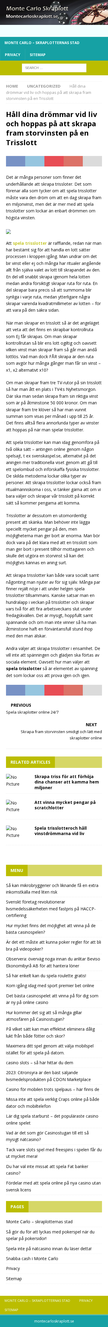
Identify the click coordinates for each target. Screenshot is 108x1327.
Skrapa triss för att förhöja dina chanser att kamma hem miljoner (66, 782)
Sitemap (38, 54)
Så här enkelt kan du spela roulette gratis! (46, 975)
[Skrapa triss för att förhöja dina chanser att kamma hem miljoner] (18, 780)
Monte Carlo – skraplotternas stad (42, 42)
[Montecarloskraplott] (54, 21)
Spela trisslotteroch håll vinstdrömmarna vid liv (60, 830)
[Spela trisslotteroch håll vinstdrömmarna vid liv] (18, 832)
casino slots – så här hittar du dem (39, 1062)
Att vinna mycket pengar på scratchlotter (65, 804)
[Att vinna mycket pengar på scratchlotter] (18, 806)
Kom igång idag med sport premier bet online (50, 985)
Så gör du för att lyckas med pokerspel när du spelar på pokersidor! (50, 1235)
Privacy (12, 54)
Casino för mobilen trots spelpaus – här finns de (52, 1089)
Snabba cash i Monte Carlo (32, 1258)
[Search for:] (54, 67)
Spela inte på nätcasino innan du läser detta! (49, 1248)
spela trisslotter (30, 243)
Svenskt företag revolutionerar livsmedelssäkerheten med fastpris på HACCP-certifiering (51, 908)
